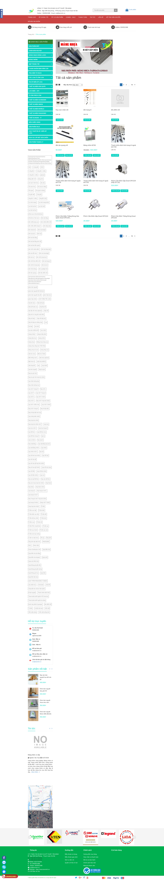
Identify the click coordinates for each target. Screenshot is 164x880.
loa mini (37, 326)
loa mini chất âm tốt (33, 330)
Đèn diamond (31, 229)
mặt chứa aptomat (44, 357)
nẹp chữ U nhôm (40, 397)
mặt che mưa (31, 353)
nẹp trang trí (31, 490)
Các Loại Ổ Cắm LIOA (36, 77)
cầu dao (43, 182)
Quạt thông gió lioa (33, 573)
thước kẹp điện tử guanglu (35, 604)
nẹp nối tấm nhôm (33, 475)
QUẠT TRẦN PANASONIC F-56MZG (37, 581)
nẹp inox (46, 424)
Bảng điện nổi (32, 179)
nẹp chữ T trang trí (41, 393)
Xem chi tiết (60, 119)
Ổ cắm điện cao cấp (33, 514)
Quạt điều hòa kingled (34, 557)
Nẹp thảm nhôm (40, 487)
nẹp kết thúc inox (41, 432)
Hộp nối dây (31, 318)
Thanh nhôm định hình (44, 592)
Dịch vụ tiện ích (69, 860)
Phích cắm (36, 545)
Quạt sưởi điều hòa (33, 561)
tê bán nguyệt (31, 592)
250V (42, 167)
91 (132, 84)
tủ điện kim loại (39, 608)
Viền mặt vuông (32, 612)
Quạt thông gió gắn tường (35, 569)
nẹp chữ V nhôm (46, 404)
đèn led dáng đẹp (46, 249)
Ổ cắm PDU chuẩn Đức (34, 526)
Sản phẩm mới (34, 46)
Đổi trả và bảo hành (89, 860)
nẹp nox (42, 475)
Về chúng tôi (43, 17)
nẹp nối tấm (31, 471)
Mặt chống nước (32, 357)
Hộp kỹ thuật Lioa (32, 306)
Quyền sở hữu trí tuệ (71, 862)
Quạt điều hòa (46, 549)
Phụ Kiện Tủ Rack (35, 73)
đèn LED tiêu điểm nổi (34, 261)
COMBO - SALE (70, 17)
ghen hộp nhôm (32, 299)
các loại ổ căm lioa (33, 182)
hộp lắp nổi (43, 306)
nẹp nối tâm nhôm (41, 471)
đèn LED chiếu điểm (33, 249)
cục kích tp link (32, 206)
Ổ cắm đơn (43, 518)
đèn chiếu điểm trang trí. (34, 226)
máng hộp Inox (32, 338)
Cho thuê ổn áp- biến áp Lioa (38, 132)
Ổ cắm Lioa (31, 522)
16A (29, 167)
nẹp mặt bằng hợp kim (44, 444)
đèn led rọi (31, 257)
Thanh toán (82, 17)
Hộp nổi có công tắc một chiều (36, 314)
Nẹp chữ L (43, 389)
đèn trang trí (87, 110)
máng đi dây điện (41, 334)
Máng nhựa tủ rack (33, 349)
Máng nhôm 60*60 (89, 145)
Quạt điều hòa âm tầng (34, 553)
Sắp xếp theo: (68, 84)
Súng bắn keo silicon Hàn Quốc (36, 588)
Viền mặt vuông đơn (44, 612)
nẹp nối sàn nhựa (46, 467)
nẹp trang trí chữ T (33, 494)
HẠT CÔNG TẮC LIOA (44, 299)
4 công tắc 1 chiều (41, 171)
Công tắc (39, 194)
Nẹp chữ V (31, 400)
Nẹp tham (48, 483)
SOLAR (48, 584)
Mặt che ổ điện (41, 353)
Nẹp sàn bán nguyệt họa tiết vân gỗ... (45, 677)
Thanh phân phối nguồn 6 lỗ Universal (38, 596)
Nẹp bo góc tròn (32, 373)
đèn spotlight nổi (43, 269)
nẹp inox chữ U (32, 428)
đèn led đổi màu (32, 253)
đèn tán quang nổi (62, 145)
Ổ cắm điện (42, 510)
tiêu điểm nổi (115, 110)
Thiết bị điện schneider (37, 100)
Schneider (41, 584)
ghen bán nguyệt (32, 287)
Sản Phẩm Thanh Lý (36, 142)
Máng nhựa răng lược (37, 55)
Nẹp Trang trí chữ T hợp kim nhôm (37, 498)
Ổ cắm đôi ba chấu (33, 518)
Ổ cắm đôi (43, 514)
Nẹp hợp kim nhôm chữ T (35, 424)
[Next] (135, 84)
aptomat (42, 175)
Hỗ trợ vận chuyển (113, 17)
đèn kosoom (31, 233)
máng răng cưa (44, 349)
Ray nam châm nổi (62, 110)
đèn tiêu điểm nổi (42, 273)
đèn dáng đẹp (47, 226)
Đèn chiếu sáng (34, 122)
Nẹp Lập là (40, 440)
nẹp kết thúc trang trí (33, 436)
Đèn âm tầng (44, 218)
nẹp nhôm (44, 365)
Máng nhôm (33, 59)
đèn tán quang (32, 273)
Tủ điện (30, 608)
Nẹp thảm (31, 487)
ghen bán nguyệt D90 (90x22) (36, 291)
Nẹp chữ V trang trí (33, 408)
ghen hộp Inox (47, 295)
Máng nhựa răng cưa (42, 342)
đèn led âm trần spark (34, 245)
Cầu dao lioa (31, 186)
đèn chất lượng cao (33, 222)
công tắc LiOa (43, 198)
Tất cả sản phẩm (57, 17)
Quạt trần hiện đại (33, 577)
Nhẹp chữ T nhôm (45, 502)
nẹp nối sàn (45, 455)
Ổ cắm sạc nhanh (32, 530)
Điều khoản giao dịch (71, 857)
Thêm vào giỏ (60, 155)
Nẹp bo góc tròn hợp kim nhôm (36, 377)
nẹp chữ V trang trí (33, 389)
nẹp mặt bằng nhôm (33, 447)
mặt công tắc (31, 365)
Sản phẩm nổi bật (37, 668)
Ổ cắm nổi (39, 522)
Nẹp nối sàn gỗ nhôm (34, 467)
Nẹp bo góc (42, 369)
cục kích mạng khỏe (44, 202)
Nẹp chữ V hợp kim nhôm (43, 400)
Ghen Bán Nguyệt (35, 50)
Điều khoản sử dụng (71, 854)
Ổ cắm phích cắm (35, 95)
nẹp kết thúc (31, 432)
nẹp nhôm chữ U (32, 451)
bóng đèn (40, 179)
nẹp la (43, 436)
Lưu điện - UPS (34, 91)
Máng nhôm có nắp (34, 755)
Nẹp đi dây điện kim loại (34, 412)
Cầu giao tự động (40, 190)
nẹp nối (41, 451)
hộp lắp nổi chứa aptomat (35, 310)
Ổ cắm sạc (45, 526)
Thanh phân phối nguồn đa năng (36, 600)
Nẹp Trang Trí (34, 64)
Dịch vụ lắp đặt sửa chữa (38, 137)
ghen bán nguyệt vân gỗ (34, 295)
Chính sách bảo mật (89, 862)
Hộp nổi (46, 310)
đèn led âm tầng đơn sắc (34, 241)
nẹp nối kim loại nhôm (34, 455)
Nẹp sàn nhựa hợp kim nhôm (36, 483)
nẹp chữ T (31, 393)
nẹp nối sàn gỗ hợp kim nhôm (36, 463)
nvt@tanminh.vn (36, 661)
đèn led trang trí (46, 261)
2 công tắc (35, 167)
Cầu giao (30, 190)
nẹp (38, 365)
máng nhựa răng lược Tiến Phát (36, 346)
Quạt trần (43, 573)
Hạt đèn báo (31, 303)
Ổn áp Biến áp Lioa (35, 82)
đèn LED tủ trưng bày (33, 265)
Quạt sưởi (44, 557)
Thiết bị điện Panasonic (37, 113)
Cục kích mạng (32, 202)
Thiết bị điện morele (36, 109)
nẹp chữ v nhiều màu (33, 404)
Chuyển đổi (31, 194)
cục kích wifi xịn (32, 210)
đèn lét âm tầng (32, 269)
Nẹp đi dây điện (45, 408)
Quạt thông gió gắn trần (34, 565)
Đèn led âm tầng (32, 237)
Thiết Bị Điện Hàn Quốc (37, 86)
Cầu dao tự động (42, 186)
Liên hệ (100, 17)
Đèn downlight (41, 229)
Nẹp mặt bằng (32, 444)
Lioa (46, 322)
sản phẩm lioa (32, 584)
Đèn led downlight (44, 253)
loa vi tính (43, 330)
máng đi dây (31, 334)
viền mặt (47, 608)
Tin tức (92, 17)
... (129, 84)
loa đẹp (30, 326)
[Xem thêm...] (35, 772)
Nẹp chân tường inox (33, 385)
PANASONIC (46, 541)
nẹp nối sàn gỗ (32, 459)
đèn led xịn (45, 265)
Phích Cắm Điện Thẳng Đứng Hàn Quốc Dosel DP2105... (67, 217)
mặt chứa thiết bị (41, 361)
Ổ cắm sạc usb (44, 530)
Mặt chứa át (31, 361)
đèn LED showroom (41, 257)
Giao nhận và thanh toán (90, 857)
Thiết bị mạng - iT (35, 117)
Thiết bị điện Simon (36, 104)
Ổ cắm (43, 506)
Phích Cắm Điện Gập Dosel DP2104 (95, 216)
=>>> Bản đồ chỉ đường (35, 858)
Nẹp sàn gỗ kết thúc (33, 479)
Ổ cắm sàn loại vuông (34, 534)
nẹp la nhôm (31, 440)
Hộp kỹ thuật (40, 303)
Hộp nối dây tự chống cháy (35, 322)
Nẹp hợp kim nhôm (33, 420)
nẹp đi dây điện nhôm (34, 416)
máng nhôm (42, 338)
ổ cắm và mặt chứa (33, 537)
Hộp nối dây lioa (41, 318)
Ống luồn (48, 537)
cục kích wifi (41, 206)
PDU (29, 545)
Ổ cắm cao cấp (32, 510)
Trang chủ (32, 17)
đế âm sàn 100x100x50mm (35, 214)
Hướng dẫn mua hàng (90, 854)
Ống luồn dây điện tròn (34, 541)
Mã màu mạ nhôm (34, 21)
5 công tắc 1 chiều (33, 175)
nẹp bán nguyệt (32, 369)
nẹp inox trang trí (43, 428)
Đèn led (39, 233)
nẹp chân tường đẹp (33, 381)
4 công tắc (31, 171)
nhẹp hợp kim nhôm (33, 506)
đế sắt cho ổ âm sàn (33, 218)
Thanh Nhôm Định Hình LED (38, 68)
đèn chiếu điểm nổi (46, 222)
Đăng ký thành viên (89, 865)
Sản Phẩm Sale (34, 126)
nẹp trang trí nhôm (33, 502)
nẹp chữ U (31, 397)
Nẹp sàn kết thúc (45, 479)
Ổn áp (42, 537)
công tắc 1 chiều (32, 198)
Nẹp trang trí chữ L (42, 490)
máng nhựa (31, 342)
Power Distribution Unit (34, 549)
